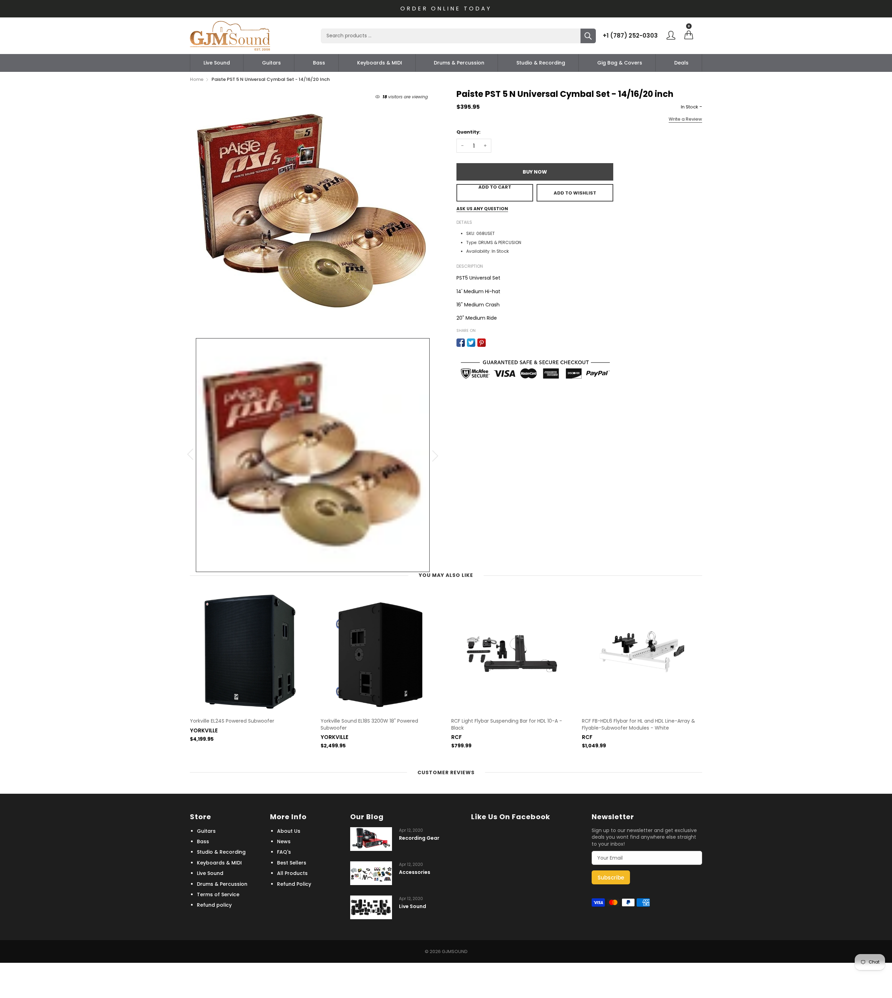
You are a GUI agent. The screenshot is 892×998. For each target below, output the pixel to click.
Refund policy (214, 904)
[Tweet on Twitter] (471, 342)
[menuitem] (217, 62)
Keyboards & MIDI (379, 62)
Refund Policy (294, 884)
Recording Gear (419, 838)
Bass (319, 62)
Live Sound (216, 62)
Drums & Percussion (459, 62)
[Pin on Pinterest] (481, 342)
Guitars (271, 62)
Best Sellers (291, 862)
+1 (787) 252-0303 (630, 35)
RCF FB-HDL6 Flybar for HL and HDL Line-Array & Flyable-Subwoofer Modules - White (638, 724)
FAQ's (284, 851)
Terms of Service (218, 894)
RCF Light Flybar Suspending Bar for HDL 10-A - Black (506, 724)
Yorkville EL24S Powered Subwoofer (232, 721)
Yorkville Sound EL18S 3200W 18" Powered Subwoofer (369, 724)
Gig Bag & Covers (619, 62)
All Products (292, 873)
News (284, 841)
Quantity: (468, 132)
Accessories (414, 872)
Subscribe (611, 877)
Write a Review (685, 119)
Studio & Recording (540, 62)
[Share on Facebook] (460, 342)
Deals (681, 62)
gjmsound (455, 951)
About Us (288, 831)
